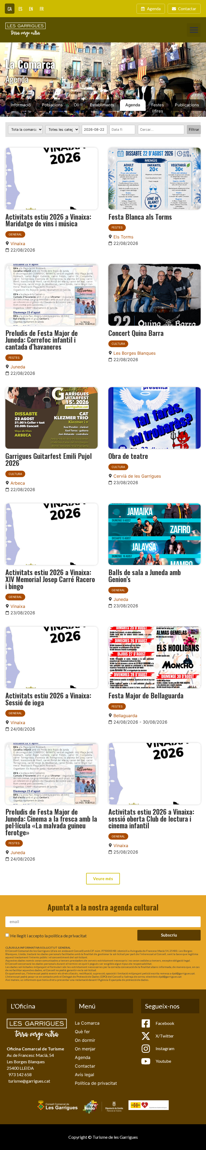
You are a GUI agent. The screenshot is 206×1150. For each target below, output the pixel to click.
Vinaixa (17, 243)
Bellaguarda (125, 715)
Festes (117, 227)
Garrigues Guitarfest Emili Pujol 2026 (48, 459)
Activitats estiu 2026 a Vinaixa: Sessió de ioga (48, 698)
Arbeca (17, 483)
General (15, 234)
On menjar (85, 1048)
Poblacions (52, 104)
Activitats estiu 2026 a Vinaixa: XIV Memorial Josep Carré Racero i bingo (50, 579)
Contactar (85, 1066)
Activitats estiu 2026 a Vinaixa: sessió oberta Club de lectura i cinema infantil (151, 818)
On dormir (85, 1040)
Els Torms (123, 237)
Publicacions (187, 104)
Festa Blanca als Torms (140, 216)
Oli (76, 104)
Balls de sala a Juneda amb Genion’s (144, 575)
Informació (21, 104)
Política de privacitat (96, 1083)
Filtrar (194, 129)
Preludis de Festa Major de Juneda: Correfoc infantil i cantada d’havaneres (41, 339)
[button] (194, 30)
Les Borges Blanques (134, 353)
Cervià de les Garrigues (137, 476)
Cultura (118, 344)
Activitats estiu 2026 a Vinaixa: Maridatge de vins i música (48, 219)
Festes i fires (157, 108)
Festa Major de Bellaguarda (145, 695)
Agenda (132, 104)
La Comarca (87, 1023)
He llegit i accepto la (48, 935)
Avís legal (84, 1074)
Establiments (102, 104)
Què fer (82, 1031)
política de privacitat (68, 935)
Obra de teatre (128, 456)
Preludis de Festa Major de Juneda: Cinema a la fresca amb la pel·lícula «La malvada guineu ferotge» (51, 821)
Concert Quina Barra (136, 333)
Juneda (17, 366)
